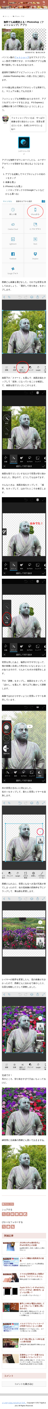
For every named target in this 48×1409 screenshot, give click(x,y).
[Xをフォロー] (4, 1227)
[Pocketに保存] (17, 1214)
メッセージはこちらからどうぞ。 (14, 1403)
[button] (25, 1214)
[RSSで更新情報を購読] (13, 1227)
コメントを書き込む (24, 1384)
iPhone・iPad (8, 1204)
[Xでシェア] (4, 1214)
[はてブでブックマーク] (12, 1214)
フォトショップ (21, 57)
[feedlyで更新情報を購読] (8, 1227)
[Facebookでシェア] (8, 1214)
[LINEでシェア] (21, 1214)
